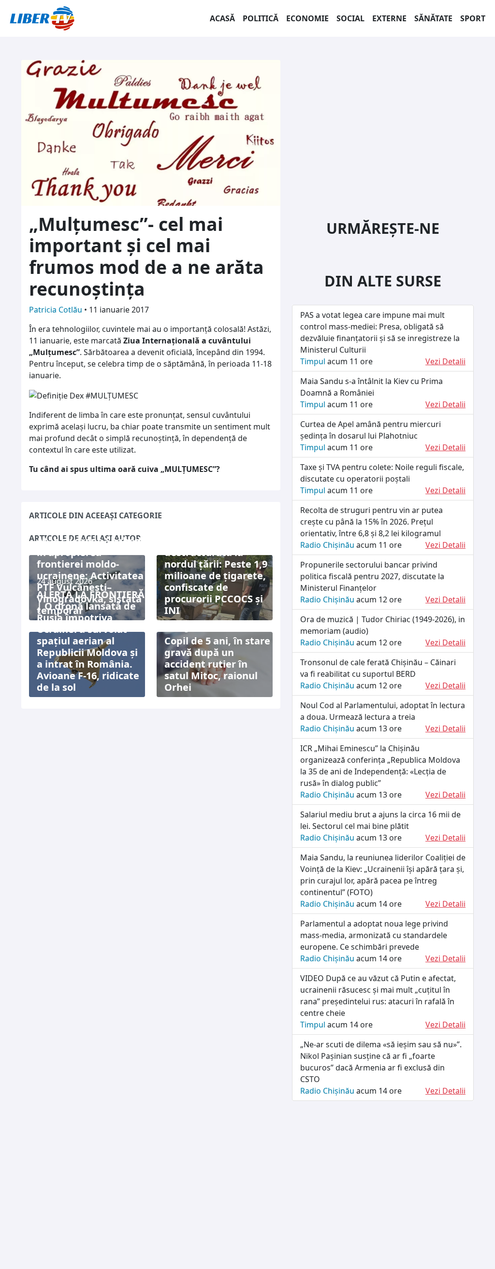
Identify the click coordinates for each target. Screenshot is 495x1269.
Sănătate (433, 18)
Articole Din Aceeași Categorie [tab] (95, 515)
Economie (307, 18)
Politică (260, 18)
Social (350, 18)
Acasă (222, 18)
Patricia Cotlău (56, 309)
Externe (389, 18)
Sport (472, 18)
